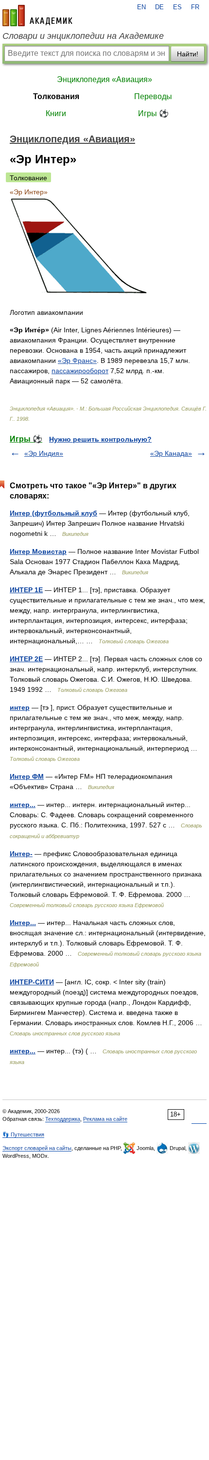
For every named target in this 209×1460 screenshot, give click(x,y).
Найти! (187, 54)
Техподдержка (62, 1119)
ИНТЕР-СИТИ (32, 982)
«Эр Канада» (171, 453)
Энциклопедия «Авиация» (104, 79)
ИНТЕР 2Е (26, 659)
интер (20, 707)
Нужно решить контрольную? (100, 439)
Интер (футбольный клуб (53, 513)
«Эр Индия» (43, 453)
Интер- (21, 854)
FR (195, 7)
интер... (22, 804)
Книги (56, 113)
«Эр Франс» (77, 360)
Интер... (23, 923)
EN (141, 7)
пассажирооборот (80, 371)
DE (159, 7)
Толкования (56, 96)
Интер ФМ (27, 776)
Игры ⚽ (153, 113)
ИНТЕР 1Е (26, 590)
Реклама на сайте (105, 1119)
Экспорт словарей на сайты (36, 1148)
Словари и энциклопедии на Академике (83, 36)
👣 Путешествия (23, 1134)
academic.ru (37, 15)
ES (177, 7)
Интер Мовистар (38, 551)
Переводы (153, 96)
